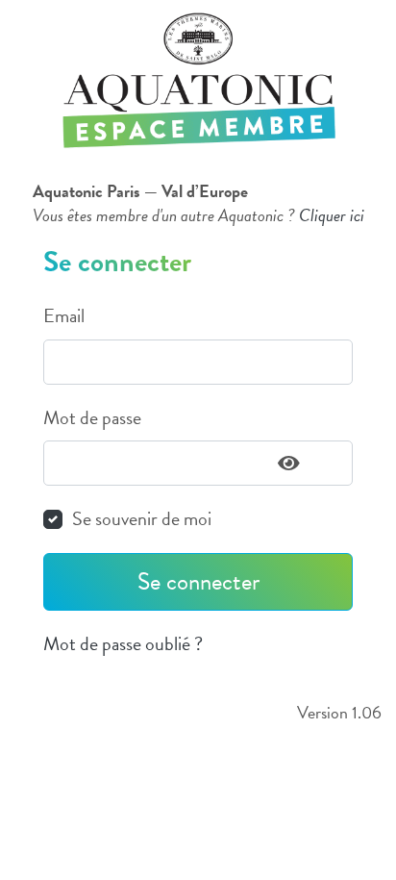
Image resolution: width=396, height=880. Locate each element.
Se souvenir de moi (141, 519)
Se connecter (198, 581)
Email (64, 316)
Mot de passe (92, 418)
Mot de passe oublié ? (123, 643)
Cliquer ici (331, 215)
